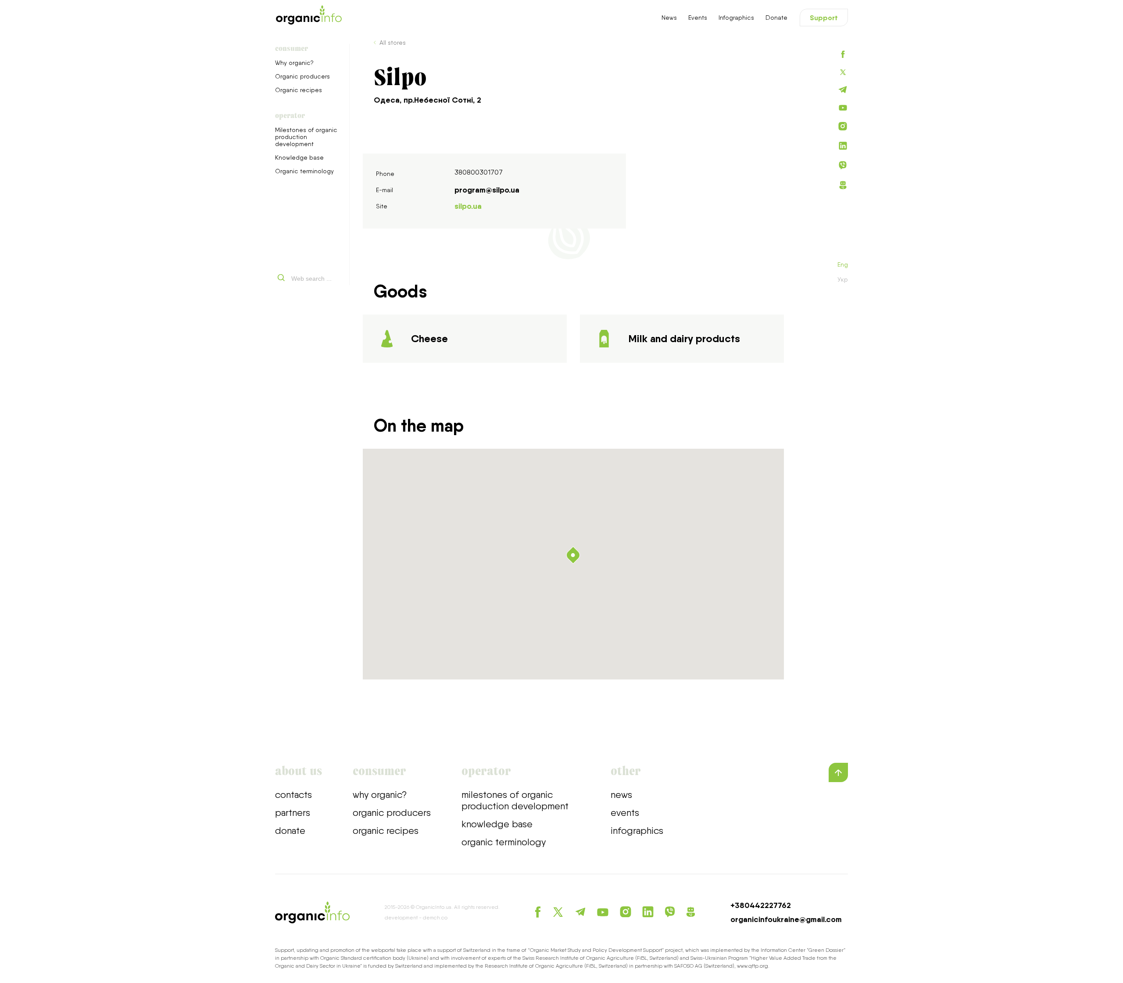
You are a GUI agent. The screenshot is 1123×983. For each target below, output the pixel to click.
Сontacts (293, 794)
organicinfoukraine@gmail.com (786, 919)
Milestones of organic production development (306, 136)
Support (824, 17)
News (669, 17)
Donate (776, 17)
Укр (842, 279)
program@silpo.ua (486, 190)
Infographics (736, 17)
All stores (392, 42)
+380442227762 (760, 905)
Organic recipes (298, 89)
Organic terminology (304, 171)
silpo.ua (468, 206)
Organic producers (302, 76)
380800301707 (478, 172)
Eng (842, 264)
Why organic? (294, 62)
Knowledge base (299, 157)
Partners (292, 812)
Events (697, 17)
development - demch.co (416, 918)
